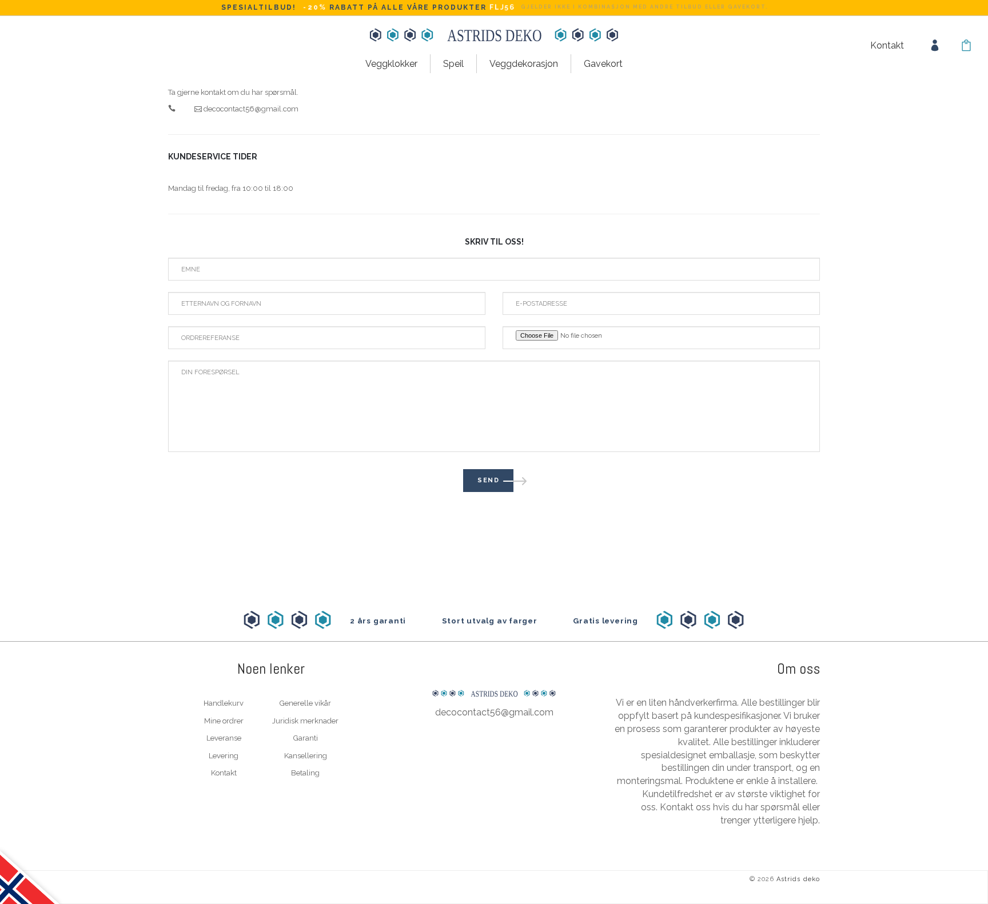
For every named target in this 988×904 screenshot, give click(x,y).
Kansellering (305, 755)
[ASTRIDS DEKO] (494, 669)
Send (488, 480)
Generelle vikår (305, 703)
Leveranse (223, 738)
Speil (453, 63)
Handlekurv (224, 703)
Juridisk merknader (305, 721)
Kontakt (887, 45)
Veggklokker (391, 63)
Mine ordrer (224, 721)
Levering (223, 755)
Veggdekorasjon (523, 63)
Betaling (305, 773)
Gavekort (603, 63)
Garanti (305, 738)
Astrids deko (798, 879)
